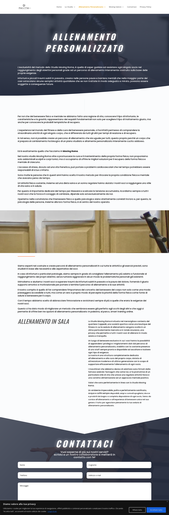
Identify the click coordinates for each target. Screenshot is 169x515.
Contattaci (132, 7)
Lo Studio (69, 7)
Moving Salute (115, 7)
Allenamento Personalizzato (91, 7)
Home (59, 7)
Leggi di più (52, 511)
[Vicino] (167, 501)
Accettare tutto (156, 510)
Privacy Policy (145, 7)
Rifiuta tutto (137, 510)
